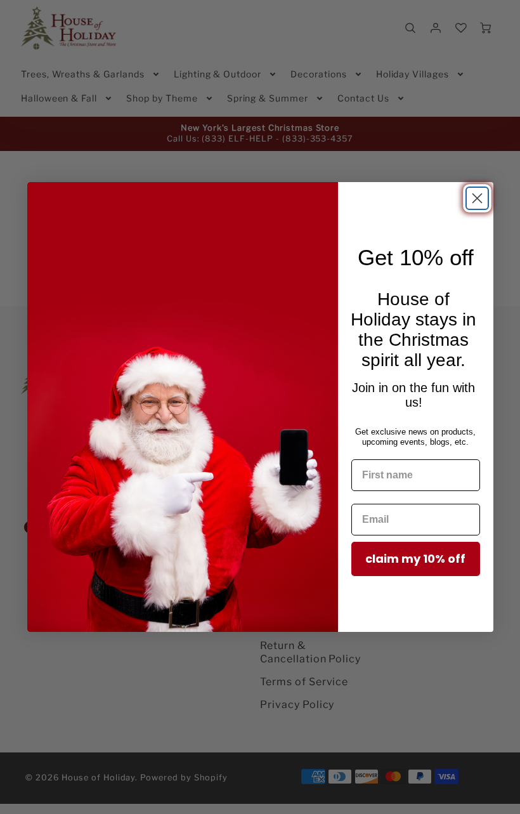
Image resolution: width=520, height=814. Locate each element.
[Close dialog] (477, 198)
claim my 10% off (415, 559)
